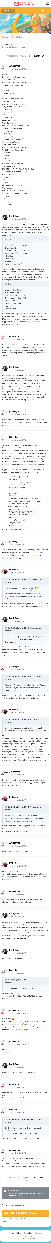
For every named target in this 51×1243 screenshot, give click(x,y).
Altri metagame (21, 47)
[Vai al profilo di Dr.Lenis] (5, 571)
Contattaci (28, 1233)
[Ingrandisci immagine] (33, 550)
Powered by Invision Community (25, 1238)
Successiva (39, 56)
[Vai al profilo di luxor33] (5, 438)
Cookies (38, 1233)
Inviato (17, 69)
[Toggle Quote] (6, 239)
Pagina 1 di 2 (26, 56)
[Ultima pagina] (47, 56)
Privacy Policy (15, 1233)
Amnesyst (9, 44)
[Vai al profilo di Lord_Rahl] (5, 217)
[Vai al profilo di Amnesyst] (5, 67)
